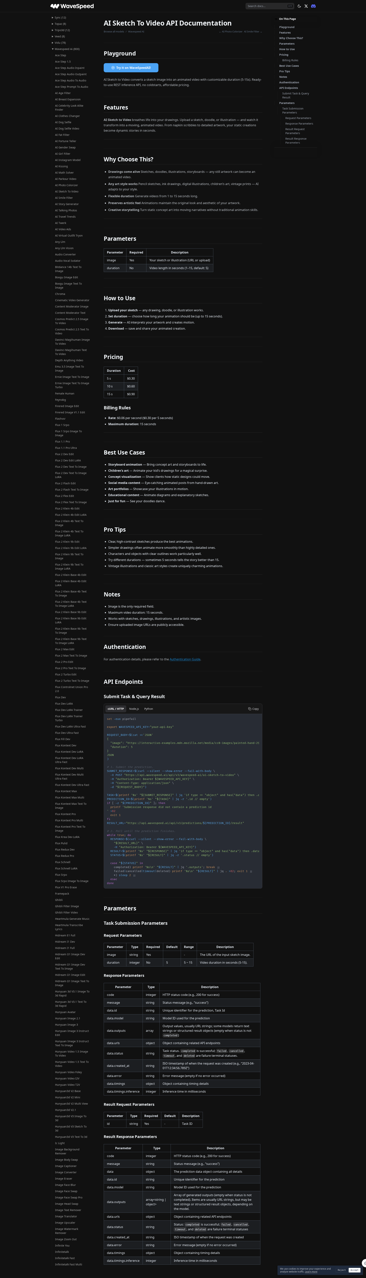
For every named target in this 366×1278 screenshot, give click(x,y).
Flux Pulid (61, 843)
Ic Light (60, 1143)
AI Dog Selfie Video (67, 128)
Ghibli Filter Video (66, 912)
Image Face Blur (65, 1185)
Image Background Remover (67, 1151)
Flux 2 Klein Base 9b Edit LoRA (70, 620)
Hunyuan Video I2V (67, 1078)
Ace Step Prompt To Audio (71, 87)
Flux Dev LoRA (64, 703)
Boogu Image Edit (66, 277)
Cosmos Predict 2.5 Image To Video (71, 321)
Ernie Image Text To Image (72, 377)
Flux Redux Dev (65, 849)
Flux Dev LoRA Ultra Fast (70, 726)
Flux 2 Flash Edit (65, 483)
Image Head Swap (66, 1204)
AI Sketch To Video (66, 191)
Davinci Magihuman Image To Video (72, 341)
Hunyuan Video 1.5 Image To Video (71, 1053)
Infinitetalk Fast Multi (68, 1264)
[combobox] (270, 6)
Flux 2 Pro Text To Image (70, 668)
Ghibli (59, 900)
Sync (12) (60, 17)
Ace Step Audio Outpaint (71, 74)
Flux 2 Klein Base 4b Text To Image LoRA (71, 604)
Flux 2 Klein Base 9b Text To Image (71, 630)
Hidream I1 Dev (65, 941)
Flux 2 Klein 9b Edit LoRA (71, 548)
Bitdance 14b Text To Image (68, 269)
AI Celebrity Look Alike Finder (69, 107)
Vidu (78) (60, 42)
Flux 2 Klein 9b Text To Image (69, 556)
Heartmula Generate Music (72, 919)
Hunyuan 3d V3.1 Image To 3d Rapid (72, 993)
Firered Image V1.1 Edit (70, 412)
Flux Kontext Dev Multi (69, 768)
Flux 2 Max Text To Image (71, 655)
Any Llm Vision (64, 248)
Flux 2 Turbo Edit (65, 674)
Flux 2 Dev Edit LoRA (68, 460)
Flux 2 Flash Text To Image (71, 489)
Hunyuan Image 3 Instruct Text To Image (72, 1043)
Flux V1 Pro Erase (66, 887)
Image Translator (66, 1216)
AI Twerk (60, 223)
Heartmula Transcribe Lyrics (69, 927)
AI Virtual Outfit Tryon (69, 235)
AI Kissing (61, 166)
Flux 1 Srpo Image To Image (68, 433)
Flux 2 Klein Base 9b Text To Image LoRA (71, 641)
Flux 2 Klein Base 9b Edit (70, 612)
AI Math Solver (64, 172)
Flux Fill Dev (62, 739)
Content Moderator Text (70, 313)
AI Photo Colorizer (66, 185)
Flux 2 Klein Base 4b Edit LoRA (70, 583)
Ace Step (60, 55)
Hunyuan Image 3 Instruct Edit (72, 1033)
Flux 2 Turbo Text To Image (72, 680)
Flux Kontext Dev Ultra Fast (72, 785)
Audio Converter (65, 254)
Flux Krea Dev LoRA (67, 837)
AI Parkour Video (65, 179)
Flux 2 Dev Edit (64, 454)
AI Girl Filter (62, 153)
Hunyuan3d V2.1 (65, 1110)
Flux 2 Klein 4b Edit (67, 508)
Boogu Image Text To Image (68, 285)
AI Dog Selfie (63, 122)
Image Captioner (66, 1166)
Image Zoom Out (66, 1239)
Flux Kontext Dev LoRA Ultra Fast (69, 760)
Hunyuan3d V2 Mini (67, 1097)
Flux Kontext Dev (65, 745)
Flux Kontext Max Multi (69, 797)
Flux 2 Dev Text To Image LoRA (71, 475)
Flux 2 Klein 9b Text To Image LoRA (69, 566)
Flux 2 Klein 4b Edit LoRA (71, 515)
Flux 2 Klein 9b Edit (67, 541)
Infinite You (62, 1245)
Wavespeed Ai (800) (67, 49)
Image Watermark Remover (66, 1231)
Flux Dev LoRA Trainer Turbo (69, 718)
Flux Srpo (61, 874)
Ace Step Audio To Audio (70, 80)
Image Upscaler (65, 1222)
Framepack (62, 893)
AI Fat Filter (62, 135)
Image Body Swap (66, 1159)
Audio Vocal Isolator (67, 260)
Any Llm (60, 242)
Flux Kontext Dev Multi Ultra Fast (69, 776)
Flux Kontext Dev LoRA (69, 751)
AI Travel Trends (65, 216)
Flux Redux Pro (64, 856)
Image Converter (66, 1172)
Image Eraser (63, 1178)
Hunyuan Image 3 (66, 1024)
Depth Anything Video (69, 360)
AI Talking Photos (66, 210)
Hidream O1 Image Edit (70, 975)
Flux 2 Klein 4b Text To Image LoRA (69, 533)
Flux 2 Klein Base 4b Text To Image (71, 593)
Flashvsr (60, 418)
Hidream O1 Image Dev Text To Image (70, 966)
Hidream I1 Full (65, 948)
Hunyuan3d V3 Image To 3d (70, 1118)
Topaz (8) (60, 24)
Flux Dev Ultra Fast (67, 733)
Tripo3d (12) (62, 30)
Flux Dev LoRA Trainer (69, 710)
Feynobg (60, 400)
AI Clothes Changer (67, 116)
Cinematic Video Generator (72, 300)
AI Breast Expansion (68, 99)
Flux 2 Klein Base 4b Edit (70, 575)
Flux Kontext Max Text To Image (70, 806)
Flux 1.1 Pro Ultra (66, 448)
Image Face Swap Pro (68, 1197)
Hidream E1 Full (65, 935)
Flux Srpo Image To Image (71, 881)
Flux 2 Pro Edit (64, 662)
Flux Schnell (62, 862)
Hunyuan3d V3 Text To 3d (71, 1137)
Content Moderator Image (71, 306)
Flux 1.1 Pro (62, 441)
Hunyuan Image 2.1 (67, 1018)
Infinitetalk (62, 1252)
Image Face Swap (66, 1191)
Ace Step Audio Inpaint (69, 68)
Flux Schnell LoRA (66, 868)
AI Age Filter (63, 93)
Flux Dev (60, 697)
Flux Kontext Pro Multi (69, 820)
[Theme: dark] (299, 6)
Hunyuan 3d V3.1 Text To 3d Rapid (70, 1004)
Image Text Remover (68, 1210)
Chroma (60, 294)
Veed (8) (60, 36)
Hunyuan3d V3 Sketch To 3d (71, 1128)
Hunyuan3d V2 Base (68, 1091)
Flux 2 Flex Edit (64, 496)
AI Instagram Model (68, 160)
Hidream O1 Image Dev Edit (70, 956)
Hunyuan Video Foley (68, 1072)
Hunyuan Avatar (65, 1012)
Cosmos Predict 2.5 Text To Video (72, 331)
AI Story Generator (67, 204)
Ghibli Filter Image (67, 906)
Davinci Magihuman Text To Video (71, 352)
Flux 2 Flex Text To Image (71, 502)
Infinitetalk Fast (65, 1258)
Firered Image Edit (67, 406)
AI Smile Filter (64, 198)
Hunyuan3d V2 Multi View (71, 1103)
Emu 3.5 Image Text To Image (69, 368)
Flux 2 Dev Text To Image (71, 466)
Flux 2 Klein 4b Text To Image (69, 523)
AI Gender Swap (65, 147)
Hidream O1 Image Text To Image (72, 983)
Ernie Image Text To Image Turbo (72, 385)
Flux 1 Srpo (62, 425)
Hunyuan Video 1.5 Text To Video (72, 1064)
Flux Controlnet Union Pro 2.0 (71, 689)
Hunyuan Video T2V (67, 1084)
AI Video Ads (63, 229)
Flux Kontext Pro (65, 814)
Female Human (64, 393)
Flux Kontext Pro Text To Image (70, 828)
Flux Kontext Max (66, 791)
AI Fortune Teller (65, 141)
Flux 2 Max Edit (64, 649)
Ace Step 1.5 (63, 61)
